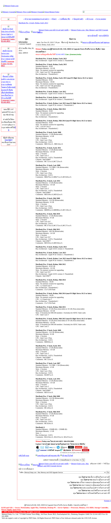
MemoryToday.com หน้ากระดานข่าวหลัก (54, 30)
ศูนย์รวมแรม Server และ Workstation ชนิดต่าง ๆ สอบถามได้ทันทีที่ (7, 58)
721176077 (8, 140)
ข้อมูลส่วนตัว (78, 19)
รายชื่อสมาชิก (65, 19)
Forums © (107, 501)
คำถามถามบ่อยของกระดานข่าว (37, 19)
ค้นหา (54, 19)
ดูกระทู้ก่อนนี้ (92, 35)
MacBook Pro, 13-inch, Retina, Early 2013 (33, 23)
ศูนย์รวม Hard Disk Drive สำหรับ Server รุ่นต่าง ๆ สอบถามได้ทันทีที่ (8, 35)
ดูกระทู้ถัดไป (104, 35)
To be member (101, 19)
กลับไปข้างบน (24, 455)
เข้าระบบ (90, 19)
